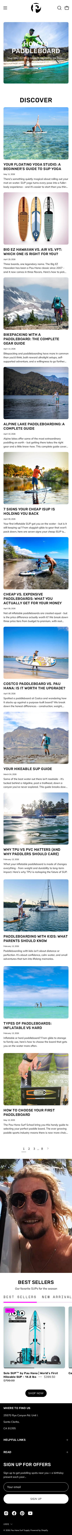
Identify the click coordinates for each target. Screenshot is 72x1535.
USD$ (6, 1524)
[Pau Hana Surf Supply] (36, 8)
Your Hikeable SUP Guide (27, 769)
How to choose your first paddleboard (29, 1112)
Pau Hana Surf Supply (20, 1530)
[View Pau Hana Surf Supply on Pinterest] (22, 1513)
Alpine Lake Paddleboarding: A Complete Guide (34, 426)
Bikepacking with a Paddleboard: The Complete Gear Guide (31, 338)
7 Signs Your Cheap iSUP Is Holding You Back (29, 511)
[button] (59, 7)
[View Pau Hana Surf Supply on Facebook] (14, 1513)
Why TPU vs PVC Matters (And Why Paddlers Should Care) (31, 851)
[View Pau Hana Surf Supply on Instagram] (6, 1513)
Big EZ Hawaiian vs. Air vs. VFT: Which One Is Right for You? (32, 251)
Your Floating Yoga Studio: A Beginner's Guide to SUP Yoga (32, 166)
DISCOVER (36, 100)
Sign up (36, 1498)
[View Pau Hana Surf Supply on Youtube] (30, 1513)
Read (7, 1452)
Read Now (36, 63)
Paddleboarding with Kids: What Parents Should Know (35, 938)
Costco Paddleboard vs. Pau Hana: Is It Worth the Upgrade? (34, 686)
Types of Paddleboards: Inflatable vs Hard (27, 1025)
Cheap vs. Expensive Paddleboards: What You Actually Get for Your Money (32, 598)
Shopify (44, 1530)
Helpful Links (14, 1439)
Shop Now (36, 1393)
